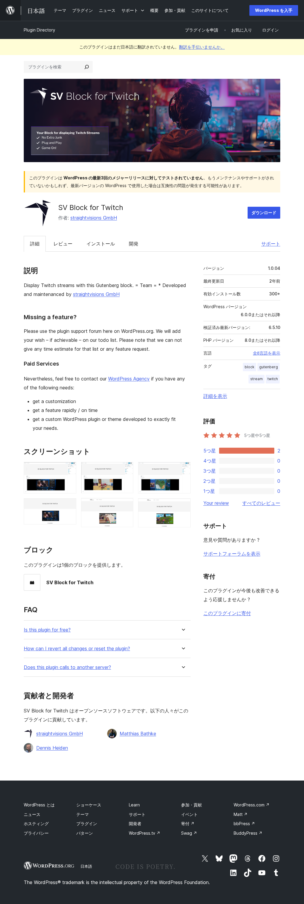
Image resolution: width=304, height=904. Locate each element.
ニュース (32, 814)
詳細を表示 (215, 396)
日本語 (86, 866)
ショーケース (88, 804)
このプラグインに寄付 (227, 613)
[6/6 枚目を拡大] (183, 506)
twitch (272, 379)
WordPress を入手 (273, 10)
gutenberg (268, 367)
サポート (270, 244)
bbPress (244, 823)
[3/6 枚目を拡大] (125, 470)
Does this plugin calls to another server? (67, 667)
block (249, 367)
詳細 (34, 244)
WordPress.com (252, 804)
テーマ (82, 814)
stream (256, 379)
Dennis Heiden (52, 748)
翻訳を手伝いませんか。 (202, 46)
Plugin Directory (39, 29)
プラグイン (86, 823)
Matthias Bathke (138, 734)
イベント (189, 814)
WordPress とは (39, 804)
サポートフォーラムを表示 (231, 554)
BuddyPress (248, 833)
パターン (84, 833)
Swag (189, 833)
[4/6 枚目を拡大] (125, 506)
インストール (100, 244)
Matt (241, 814)
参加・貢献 (191, 804)
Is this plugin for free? (47, 630)
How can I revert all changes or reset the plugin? (77, 648)
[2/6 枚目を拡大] (68, 506)
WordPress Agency (129, 379)
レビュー (62, 244)
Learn (134, 804)
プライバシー (36, 833)
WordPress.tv (144, 833)
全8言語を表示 (266, 353)
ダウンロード (263, 212)
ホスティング (36, 823)
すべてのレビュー (261, 503)
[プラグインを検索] (87, 67)
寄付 (187, 823)
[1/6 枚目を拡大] (68, 470)
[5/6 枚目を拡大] (183, 470)
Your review (216, 503)
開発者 (135, 823)
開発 (133, 244)
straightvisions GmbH (93, 218)
